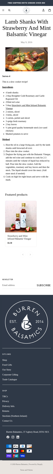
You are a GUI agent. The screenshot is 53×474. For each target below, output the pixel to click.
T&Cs (5, 396)
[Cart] (49, 10)
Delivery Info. (8, 406)
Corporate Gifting (10, 374)
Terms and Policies (26, 470)
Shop (4, 360)
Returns (5, 411)
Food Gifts (7, 365)
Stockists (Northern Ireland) (14, 416)
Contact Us (7, 421)
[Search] (9, 10)
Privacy (5, 401)
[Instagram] (13, 437)
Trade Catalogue (9, 379)
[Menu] (3, 10)
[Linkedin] (18, 437)
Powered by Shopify (36, 464)
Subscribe (44, 285)
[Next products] (30, 254)
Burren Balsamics (22, 464)
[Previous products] (23, 254)
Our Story (6, 369)
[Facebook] (8, 437)
